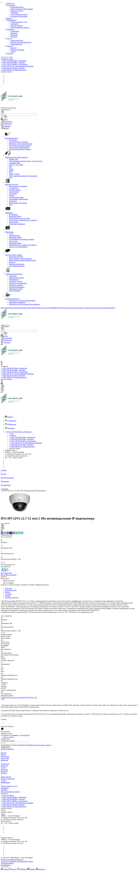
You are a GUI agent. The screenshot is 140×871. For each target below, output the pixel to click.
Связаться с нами (7, 57)
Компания (4, 760)
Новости (14, 48)
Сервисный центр (17, 40)
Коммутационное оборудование (22, 9)
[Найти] (5, 116)
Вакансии (14, 33)
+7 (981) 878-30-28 (13, 62)
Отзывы (8, 596)
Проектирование (16, 44)
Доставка (8, 594)
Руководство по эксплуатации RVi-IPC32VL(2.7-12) (19, 697)
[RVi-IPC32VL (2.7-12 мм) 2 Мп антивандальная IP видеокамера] (20, 513)
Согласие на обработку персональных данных (17, 861)
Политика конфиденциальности (12, 859)
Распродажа (5, 756)
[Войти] (2, 384)
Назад (12, 433)
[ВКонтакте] (2, 533)
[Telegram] (22, 533)
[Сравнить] (3, 528)
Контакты (14, 37)
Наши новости (6, 777)
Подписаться (6, 747)
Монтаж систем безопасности (21, 42)
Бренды (3, 754)
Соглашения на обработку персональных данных (33, 745)
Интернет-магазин (7, 749)
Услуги (3, 767)
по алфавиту (14, 735)
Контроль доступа (17, 11)
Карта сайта (5, 758)
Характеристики (11, 590)
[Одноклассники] (5, 533)
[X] (10, 533)
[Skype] (19, 533)
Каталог (3, 753)
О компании (15, 31)
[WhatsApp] (16, 533)
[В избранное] (2, 525)
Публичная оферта (7, 863)
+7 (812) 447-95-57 (17, 66)
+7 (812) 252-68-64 (13, 61)
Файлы (7, 592)
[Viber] (13, 533)
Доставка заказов (17, 25)
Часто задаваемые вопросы (20, 27)
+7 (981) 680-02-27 (13, 70)
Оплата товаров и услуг (19, 22)
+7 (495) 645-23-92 (12, 68)
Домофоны (14, 12)
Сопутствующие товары (19, 14)
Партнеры (14, 35)
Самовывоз (14, 24)
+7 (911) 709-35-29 (14, 64)
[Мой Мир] (8, 533)
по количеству (25, 735)
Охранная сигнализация (19, 16)
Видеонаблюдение (17, 7)
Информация (5, 782)
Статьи (13, 51)
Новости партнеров (17, 50)
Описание (8, 588)
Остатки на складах (12, 597)
